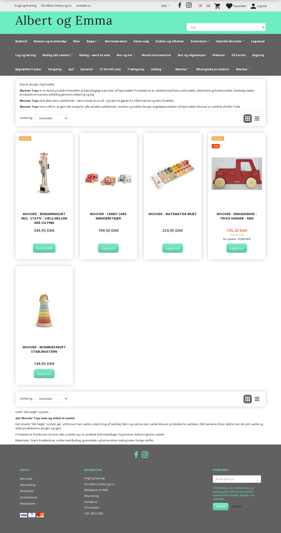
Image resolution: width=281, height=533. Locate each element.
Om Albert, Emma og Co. (56, 5)
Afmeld (236, 506)
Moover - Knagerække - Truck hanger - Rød (237, 216)
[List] (257, 118)
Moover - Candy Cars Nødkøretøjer (108, 216)
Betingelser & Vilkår (96, 490)
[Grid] (247, 118)
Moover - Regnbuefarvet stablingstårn (44, 349)
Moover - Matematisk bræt (173, 214)
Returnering (91, 496)
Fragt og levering (25, 5)
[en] (208, 5)
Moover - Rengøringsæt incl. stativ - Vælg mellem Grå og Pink (44, 218)
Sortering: (26, 118)
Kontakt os (84, 5)
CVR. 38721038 (93, 513)
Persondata (91, 507)
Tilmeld (220, 506)
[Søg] (263, 27)
